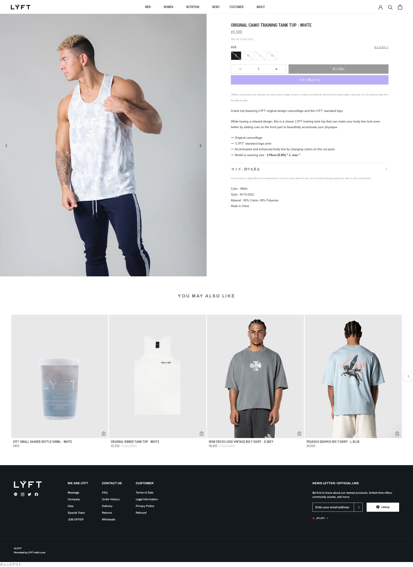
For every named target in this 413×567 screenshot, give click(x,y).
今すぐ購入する (309, 79)
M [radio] (248, 55)
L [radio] (260, 55)
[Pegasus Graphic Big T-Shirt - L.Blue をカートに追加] (397, 433)
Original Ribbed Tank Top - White (135, 441)
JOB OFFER (75, 519)
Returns (107, 512)
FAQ (105, 492)
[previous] (5, 376)
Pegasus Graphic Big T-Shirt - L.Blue (333, 441)
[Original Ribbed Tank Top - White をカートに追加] (201, 433)
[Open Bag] (400, 7)
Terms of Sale (144, 492)
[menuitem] (149, 6)
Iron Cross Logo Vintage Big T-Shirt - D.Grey (241, 441)
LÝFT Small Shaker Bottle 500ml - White (42, 441)
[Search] (390, 7)
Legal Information (147, 499)
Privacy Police (145, 506)
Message (73, 492)
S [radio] (236, 55)
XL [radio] (272, 55)
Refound (141, 512)
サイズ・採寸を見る (245, 169)
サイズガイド (381, 47)
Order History (111, 499)
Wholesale (108, 519)
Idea (70, 506)
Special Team (76, 512)
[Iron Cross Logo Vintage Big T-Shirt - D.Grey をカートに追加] (299, 433)
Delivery (107, 506)
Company (74, 499)
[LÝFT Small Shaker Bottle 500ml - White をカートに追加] (103, 433)
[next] (408, 376)
